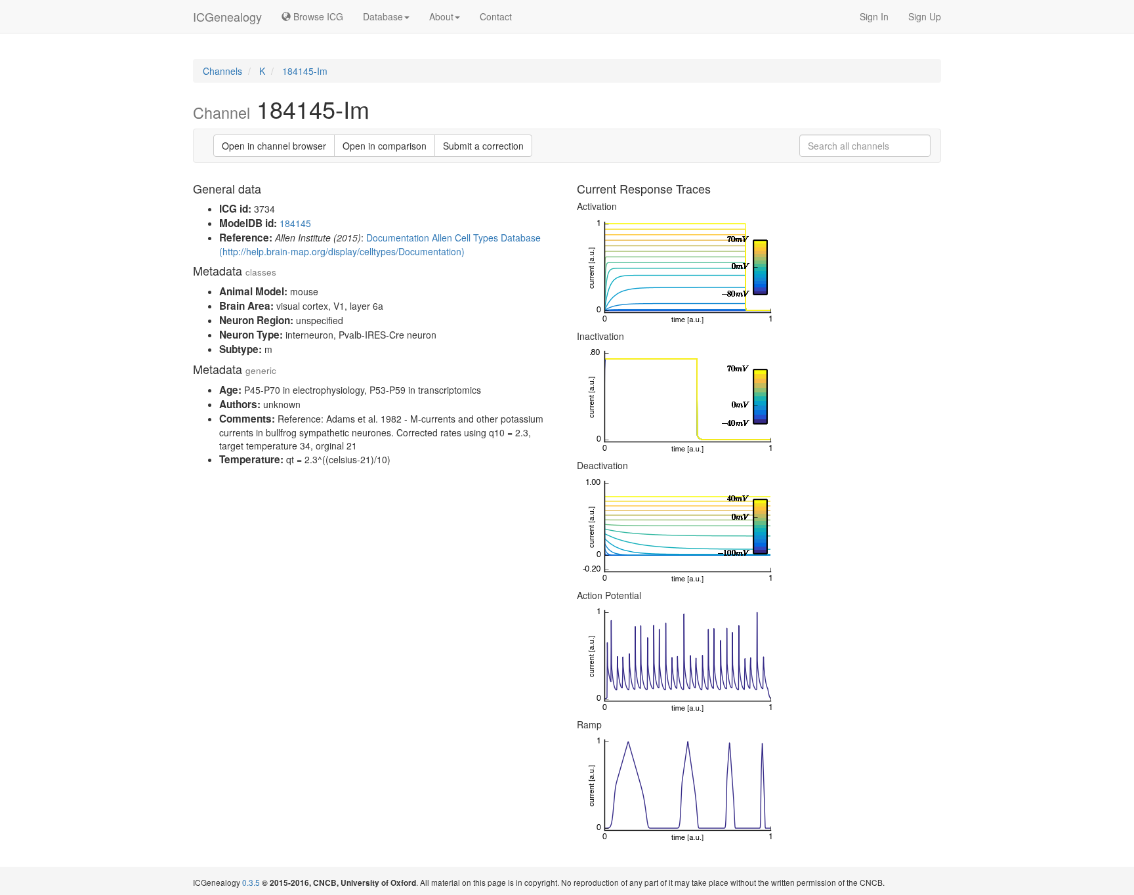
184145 (295, 223)
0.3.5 (251, 882)
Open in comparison (385, 145)
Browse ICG (317, 16)
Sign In (874, 16)
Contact (496, 16)
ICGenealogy (227, 16)
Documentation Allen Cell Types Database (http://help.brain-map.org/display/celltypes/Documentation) (380, 244)
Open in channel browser (274, 145)
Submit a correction (483, 145)
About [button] (441, 16)
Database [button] (383, 16)
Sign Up (924, 16)
